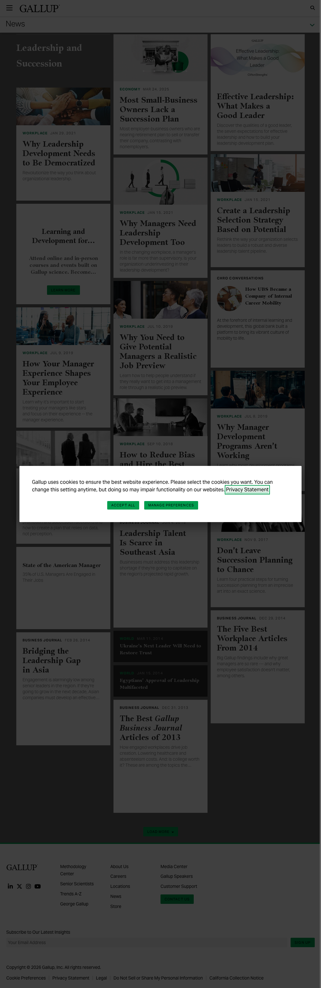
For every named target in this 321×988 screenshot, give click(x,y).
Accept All (123, 505)
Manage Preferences (171, 505)
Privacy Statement (247, 489)
